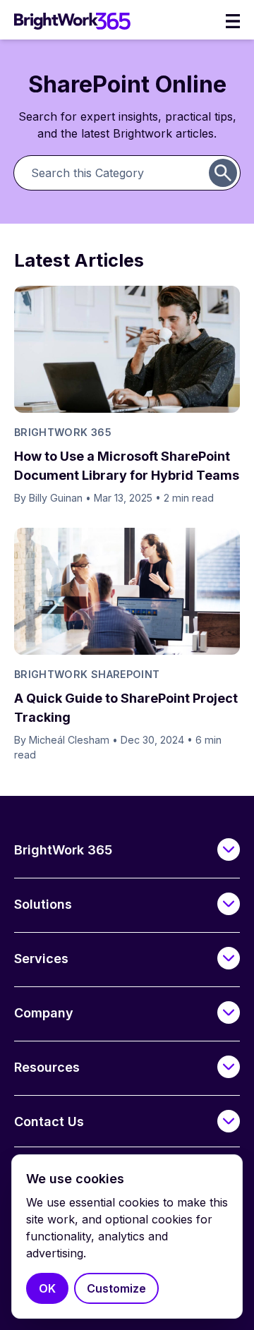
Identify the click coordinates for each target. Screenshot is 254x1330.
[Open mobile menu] (233, 21)
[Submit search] (223, 173)
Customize (116, 1288)
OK (47, 1288)
